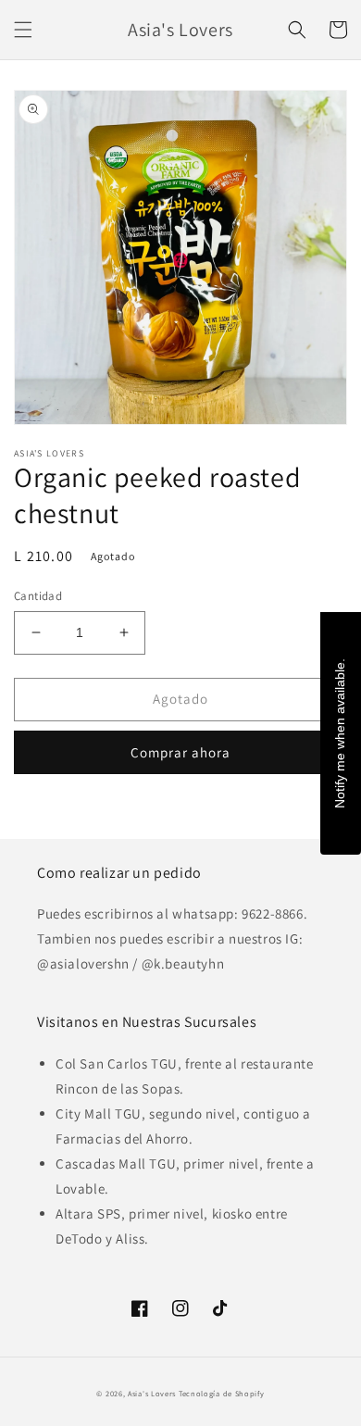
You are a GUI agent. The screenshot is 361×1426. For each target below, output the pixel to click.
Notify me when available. (339, 733)
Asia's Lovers (152, 1393)
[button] (23, 29)
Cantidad (38, 596)
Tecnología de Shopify (222, 1393)
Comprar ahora (180, 752)
